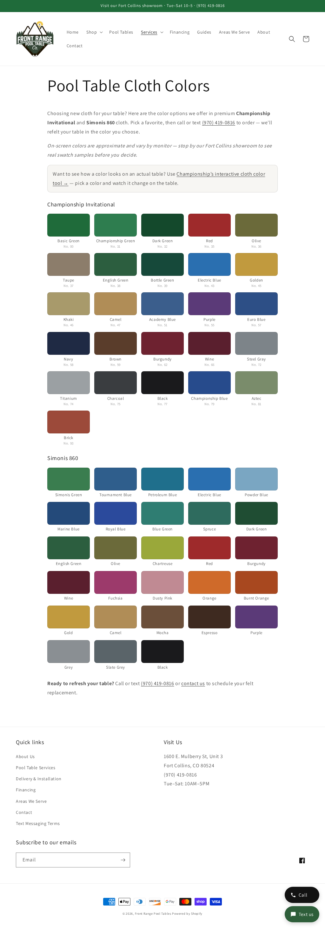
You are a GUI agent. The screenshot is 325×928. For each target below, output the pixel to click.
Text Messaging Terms (38, 823)
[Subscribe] (123, 860)
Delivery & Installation (39, 779)
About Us (25, 756)
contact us (193, 683)
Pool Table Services (35, 767)
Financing (26, 790)
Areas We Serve (31, 801)
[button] (94, 32)
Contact (24, 812)
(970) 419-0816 (218, 122)
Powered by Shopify (187, 914)
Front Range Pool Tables (153, 914)
